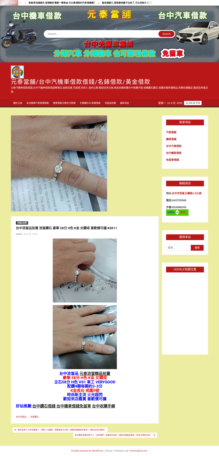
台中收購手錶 (103, 406)
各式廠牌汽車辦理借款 (37, 103)
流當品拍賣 (110, 103)
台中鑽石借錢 (43, 406)
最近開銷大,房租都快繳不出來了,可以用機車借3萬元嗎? (116, 2)
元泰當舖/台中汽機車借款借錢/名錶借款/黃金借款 (80, 82)
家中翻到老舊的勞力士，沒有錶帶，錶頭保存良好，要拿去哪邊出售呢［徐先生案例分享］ (113, 435)
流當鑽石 (34, 417)
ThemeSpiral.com (138, 450)
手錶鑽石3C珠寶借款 (90, 103)
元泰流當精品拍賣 (95, 373)
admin (19, 234)
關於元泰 (17, 103)
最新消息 (124, 103)
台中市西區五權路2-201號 (187, 193)
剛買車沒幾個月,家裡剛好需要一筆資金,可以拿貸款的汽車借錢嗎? (48, 2)
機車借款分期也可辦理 (64, 103)
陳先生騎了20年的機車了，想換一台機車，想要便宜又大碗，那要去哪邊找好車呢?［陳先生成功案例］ (62, 430)
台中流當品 (21, 417)
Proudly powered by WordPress (87, 450)
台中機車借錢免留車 (73, 406)
